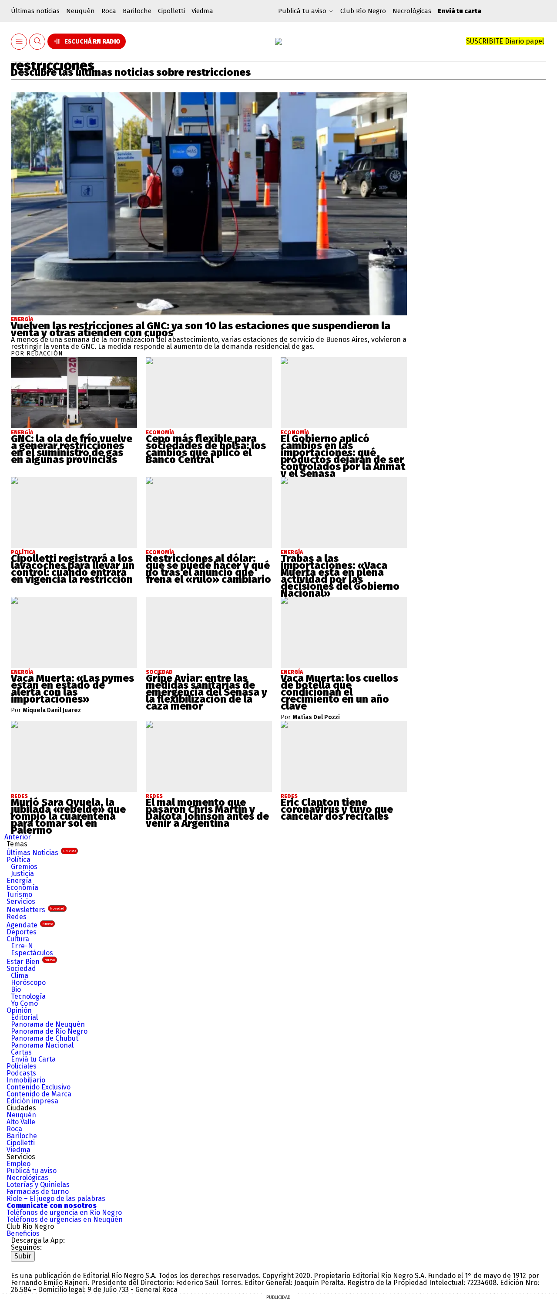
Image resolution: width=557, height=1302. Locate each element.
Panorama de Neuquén (48, 1024)
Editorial (24, 1017)
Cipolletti (171, 11)
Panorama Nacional (42, 1045)
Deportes (22, 932)
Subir (22, 1256)
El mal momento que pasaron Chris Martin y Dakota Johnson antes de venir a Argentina (207, 812)
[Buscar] (37, 41)
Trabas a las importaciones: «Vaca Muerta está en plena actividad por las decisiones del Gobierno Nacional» (340, 575)
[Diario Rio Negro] (46, 1265)
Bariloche (137, 11)
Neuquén (80, 11)
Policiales (22, 1066)
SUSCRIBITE (505, 41)
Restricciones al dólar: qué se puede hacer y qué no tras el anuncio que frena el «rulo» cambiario (208, 568)
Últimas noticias (35, 11)
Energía (22, 319)
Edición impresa (32, 1101)
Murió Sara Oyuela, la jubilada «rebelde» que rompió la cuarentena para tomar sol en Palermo (68, 816)
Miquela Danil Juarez (52, 710)
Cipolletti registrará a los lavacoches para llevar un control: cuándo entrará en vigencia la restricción (72, 568)
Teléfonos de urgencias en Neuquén (65, 1219)
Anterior (17, 837)
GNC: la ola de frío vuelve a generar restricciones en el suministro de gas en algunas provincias (71, 449)
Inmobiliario (26, 1080)
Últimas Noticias (41, 853)
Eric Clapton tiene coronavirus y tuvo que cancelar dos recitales (337, 809)
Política (18, 860)
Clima (19, 975)
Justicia (22, 873)
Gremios (24, 866)
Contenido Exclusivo (38, 1087)
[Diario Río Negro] (278, 41)
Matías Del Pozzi (316, 717)
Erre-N (22, 946)
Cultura (18, 939)
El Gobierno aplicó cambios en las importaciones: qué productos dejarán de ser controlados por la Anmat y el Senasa (343, 456)
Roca (108, 11)
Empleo (18, 1164)
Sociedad (21, 968)
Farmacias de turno (38, 1191)
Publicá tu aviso (32, 1171)
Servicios (21, 901)
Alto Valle (21, 1122)
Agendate (30, 925)
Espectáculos (32, 953)
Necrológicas (412, 11)
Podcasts (21, 1073)
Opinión (19, 1010)
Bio (16, 989)
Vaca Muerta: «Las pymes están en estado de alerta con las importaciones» (72, 688)
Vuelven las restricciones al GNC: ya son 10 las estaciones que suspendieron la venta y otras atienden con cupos (200, 329)
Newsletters (35, 910)
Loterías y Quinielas (38, 1184)
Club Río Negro (363, 11)
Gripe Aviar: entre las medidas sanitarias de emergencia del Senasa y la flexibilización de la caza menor (206, 692)
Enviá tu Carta (33, 1059)
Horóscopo (28, 982)
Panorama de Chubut (44, 1038)
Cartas (21, 1052)
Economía (22, 887)
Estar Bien (31, 961)
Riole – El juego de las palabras (56, 1198)
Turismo (19, 894)
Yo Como (24, 1003)
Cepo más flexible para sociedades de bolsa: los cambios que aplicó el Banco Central (206, 449)
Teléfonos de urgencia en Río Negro (64, 1212)
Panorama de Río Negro (49, 1031)
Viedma (202, 11)
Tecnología (28, 996)
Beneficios (23, 1233)
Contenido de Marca (39, 1094)
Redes (17, 917)
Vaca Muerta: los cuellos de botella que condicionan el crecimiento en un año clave (339, 692)
